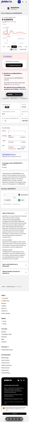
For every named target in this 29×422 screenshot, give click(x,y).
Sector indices (5, 360)
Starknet (3, 332)
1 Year (26, 46)
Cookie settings (5, 372)
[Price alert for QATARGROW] (4, 8)
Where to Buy (18, 94)
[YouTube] (18, 380)
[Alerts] (22, 1)
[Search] (19, 1)
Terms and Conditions (9, 401)
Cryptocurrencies (10, 286)
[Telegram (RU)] (24, 380)
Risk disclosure (5, 368)
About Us (3, 308)
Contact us (4, 311)
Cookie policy (5, 370)
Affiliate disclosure (6, 365)
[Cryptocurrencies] (10, 418)
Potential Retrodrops (7, 349)
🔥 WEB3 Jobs (5, 301)
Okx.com (17, 84)
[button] (14, 418)
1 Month (14, 46)
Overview (10, 94)
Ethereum (4, 336)
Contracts (15, 98)
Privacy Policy (17, 401)
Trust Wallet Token (6, 334)
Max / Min (14, 49)
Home (3, 286)
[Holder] (8, 380)
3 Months (20, 46)
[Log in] (26, 1)
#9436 (7, 107)
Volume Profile (23, 49)
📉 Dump (3, 324)
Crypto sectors (5, 362)
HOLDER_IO (23, 89)
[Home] (7, 418)
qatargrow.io (6, 98)
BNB (2, 339)
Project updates (5, 313)
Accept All (14, 413)
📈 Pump (3, 321)
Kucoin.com (11, 84)
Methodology (5, 357)
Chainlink (3, 342)
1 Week (8, 46)
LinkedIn (3, 306)
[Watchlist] (17, 418)
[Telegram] (21, 380)
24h (4, 46)
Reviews (3, 303)
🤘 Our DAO (4, 298)
